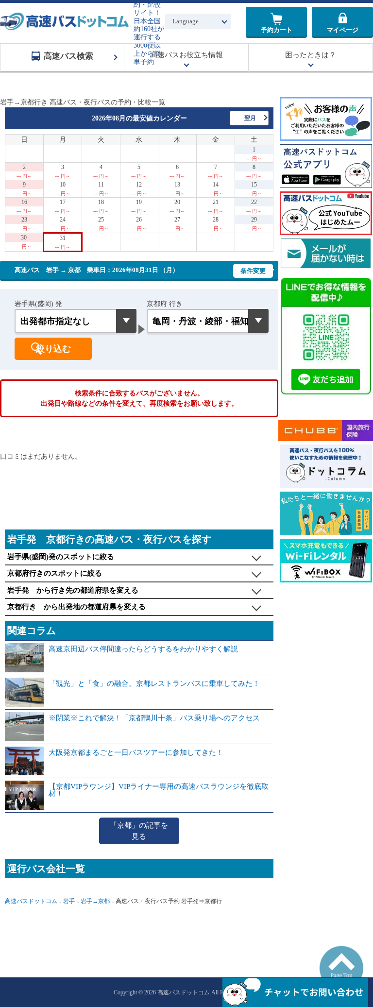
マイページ (342, 30)
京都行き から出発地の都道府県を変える (76, 607)
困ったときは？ (310, 55)
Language (185, 21)
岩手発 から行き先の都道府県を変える (72, 590)
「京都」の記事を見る (139, 830)
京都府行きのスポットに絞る (54, 573)
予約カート (276, 30)
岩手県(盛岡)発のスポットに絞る (60, 557)
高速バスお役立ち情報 (186, 55)
